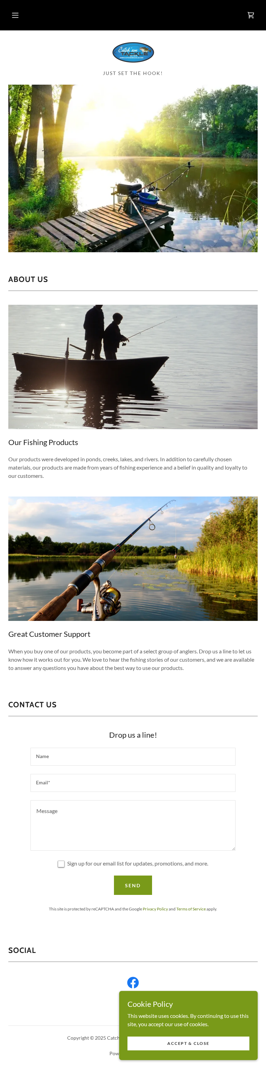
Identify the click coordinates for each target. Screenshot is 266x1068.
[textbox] (133, 757)
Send (133, 885)
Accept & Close (188, 1043)
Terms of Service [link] (191, 908)
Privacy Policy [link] (155, 908)
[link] (251, 15)
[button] (15, 15)
